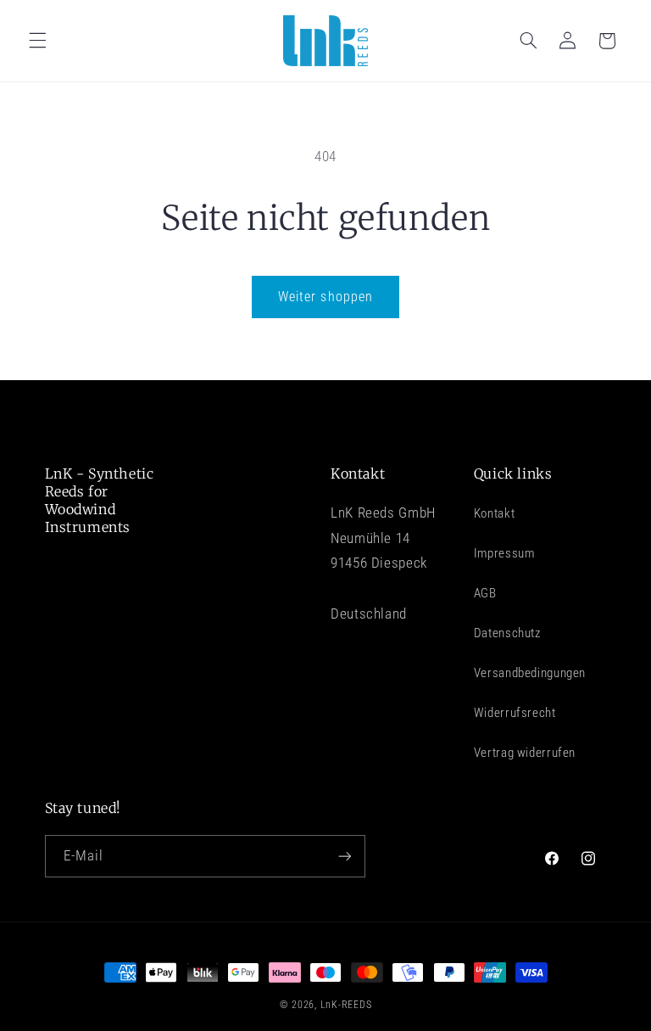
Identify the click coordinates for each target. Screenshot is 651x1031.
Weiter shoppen (325, 297)
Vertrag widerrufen (525, 752)
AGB (485, 593)
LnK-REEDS (346, 1005)
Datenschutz (507, 633)
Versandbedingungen (530, 673)
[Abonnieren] (344, 856)
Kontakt (494, 513)
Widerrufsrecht (515, 712)
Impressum (504, 553)
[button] (37, 40)
